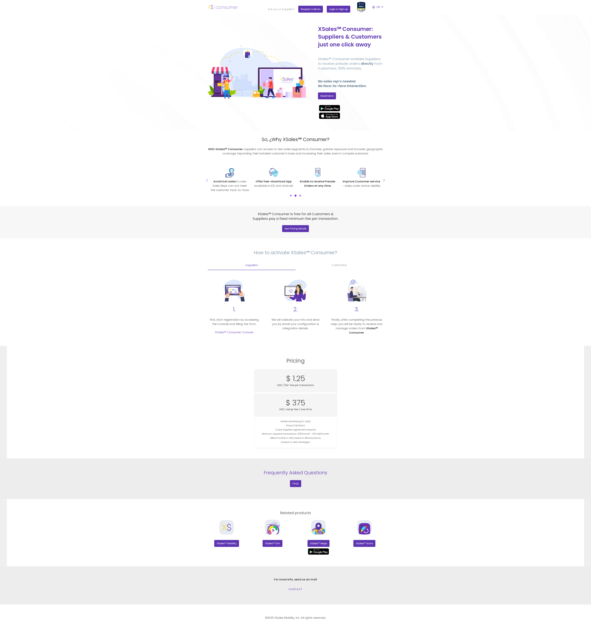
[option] (229, 180)
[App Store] (350, 116)
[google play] (318, 551)
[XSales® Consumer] (223, 7)
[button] (377, 7)
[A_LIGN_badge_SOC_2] (361, 7)
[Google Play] (350, 108)
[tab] (290, 195)
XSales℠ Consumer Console (234, 332)
